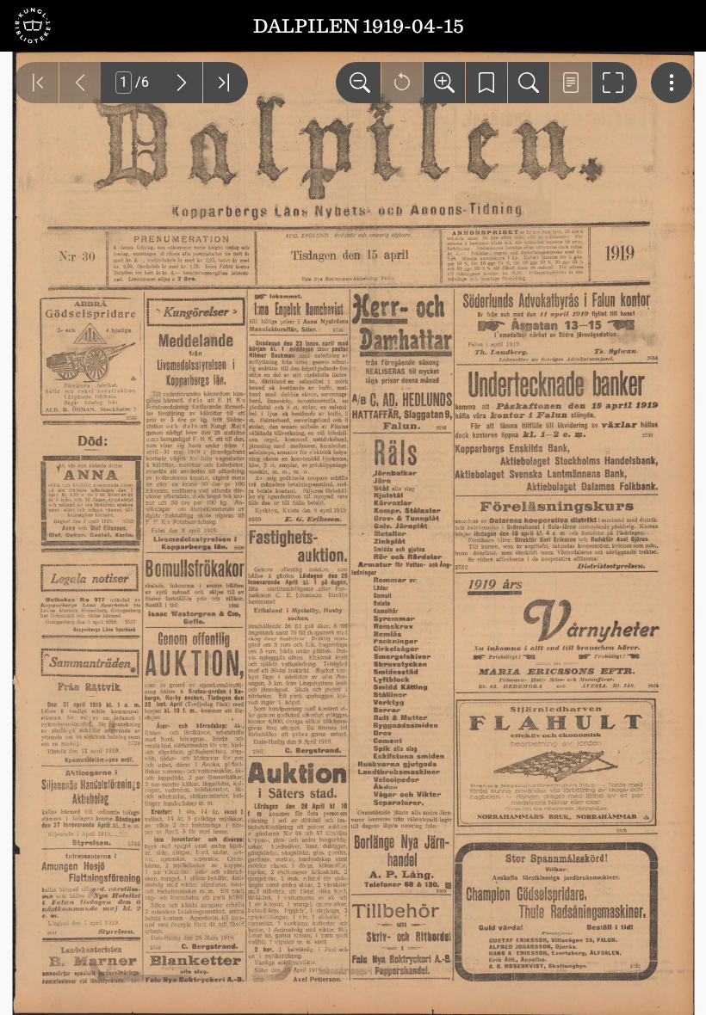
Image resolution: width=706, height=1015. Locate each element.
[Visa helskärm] (614, 82)
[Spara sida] (486, 82)
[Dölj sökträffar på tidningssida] (570, 82)
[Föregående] (80, 82)
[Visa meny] (671, 82)
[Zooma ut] (358, 82)
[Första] (36, 82)
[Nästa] (181, 82)
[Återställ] (402, 82)
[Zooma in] (444, 82)
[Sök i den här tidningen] (528, 82)
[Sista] (225, 82)
